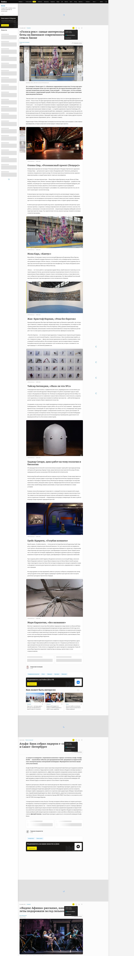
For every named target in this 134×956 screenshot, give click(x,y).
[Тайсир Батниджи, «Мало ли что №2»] (22, 139)
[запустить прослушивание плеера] (76, 28)
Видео (58, 1)
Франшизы (46, 1)
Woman (66, 1)
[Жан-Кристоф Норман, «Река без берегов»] (22, 135)
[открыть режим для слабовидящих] (73, 28)
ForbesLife (29, 704)
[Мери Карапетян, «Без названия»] (22, 151)
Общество (48, 704)
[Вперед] (85, 660)
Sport (71, 1)
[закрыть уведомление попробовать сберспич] (76, 32)
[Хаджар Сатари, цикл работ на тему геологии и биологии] (22, 143)
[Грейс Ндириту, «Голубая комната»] (22, 147)
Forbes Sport (29, 868)
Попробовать (68, 38)
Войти (101, 1)
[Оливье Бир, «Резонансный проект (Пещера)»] (22, 128)
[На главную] (4, 1)
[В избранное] (42, 704)
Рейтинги (40, 1)
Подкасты (53, 1)
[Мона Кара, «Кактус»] (22, 132)
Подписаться (32, 684)
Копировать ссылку (77, 43)
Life (62, 1)
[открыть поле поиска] (106, 2)
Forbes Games (30, 1)
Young (75, 1)
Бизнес (67, 704)
